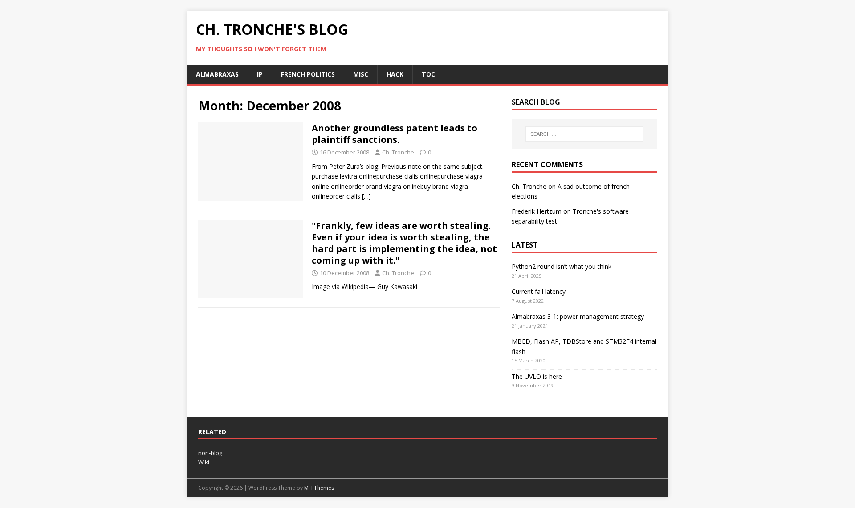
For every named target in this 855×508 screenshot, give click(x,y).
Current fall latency (539, 291)
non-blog (210, 453)
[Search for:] (584, 134)
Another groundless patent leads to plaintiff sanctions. (394, 134)
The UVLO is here (537, 376)
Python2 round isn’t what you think (561, 266)
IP (260, 74)
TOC (428, 74)
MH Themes (319, 488)
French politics (308, 74)
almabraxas (217, 74)
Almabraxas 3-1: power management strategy (578, 316)
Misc (360, 74)
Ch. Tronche (398, 152)
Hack (395, 74)
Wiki (203, 462)
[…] (366, 196)
